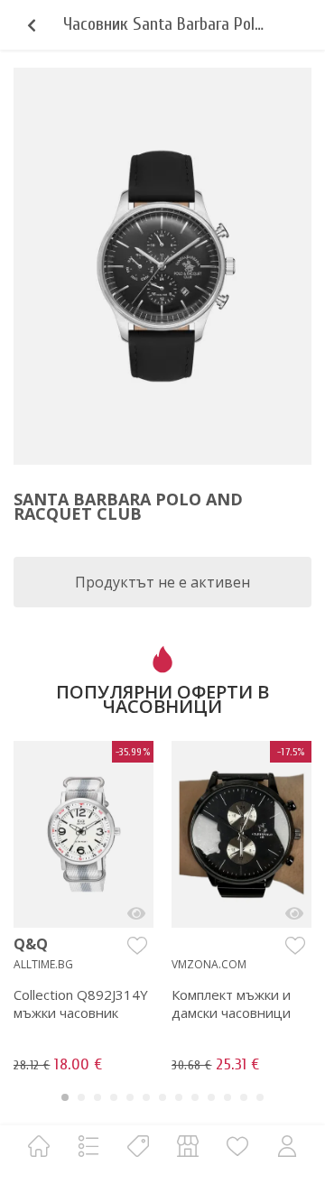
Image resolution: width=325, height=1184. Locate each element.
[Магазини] (188, 1145)
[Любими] (237, 1145)
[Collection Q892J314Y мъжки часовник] (136, 913)
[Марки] (138, 1145)
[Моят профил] (287, 1145)
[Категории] (88, 1145)
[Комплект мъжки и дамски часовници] (294, 913)
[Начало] (39, 1145)
